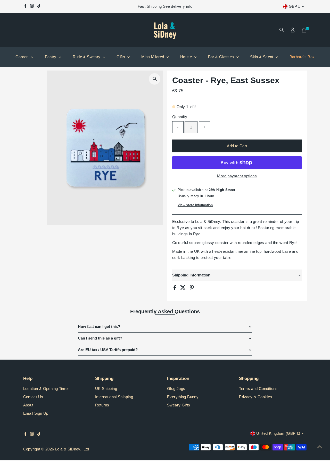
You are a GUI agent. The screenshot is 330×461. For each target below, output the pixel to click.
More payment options (237, 176)
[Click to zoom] (154, 79)
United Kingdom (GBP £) (278, 433)
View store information (195, 205)
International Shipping (114, 397)
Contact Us (33, 397)
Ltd (86, 449)
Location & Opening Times (46, 388)
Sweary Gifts (178, 405)
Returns (102, 405)
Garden (22, 57)
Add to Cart (237, 146)
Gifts (121, 57)
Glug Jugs (176, 388)
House (186, 57)
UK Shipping (106, 388)
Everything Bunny (183, 397)
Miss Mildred (153, 57)
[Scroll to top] (320, 447)
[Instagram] (32, 6)
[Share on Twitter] (183, 288)
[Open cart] (304, 30)
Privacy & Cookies (255, 397)
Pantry (51, 57)
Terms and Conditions (258, 388)
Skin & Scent (262, 57)
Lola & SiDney (67, 449)
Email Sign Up (35, 413)
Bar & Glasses (221, 57)
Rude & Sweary (87, 57)
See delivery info (177, 6)
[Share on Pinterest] (192, 288)
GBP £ (295, 6)
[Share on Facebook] (175, 288)
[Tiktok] (39, 6)
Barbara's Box (302, 57)
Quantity (179, 117)
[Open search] (281, 30)
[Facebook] (25, 6)
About (28, 405)
